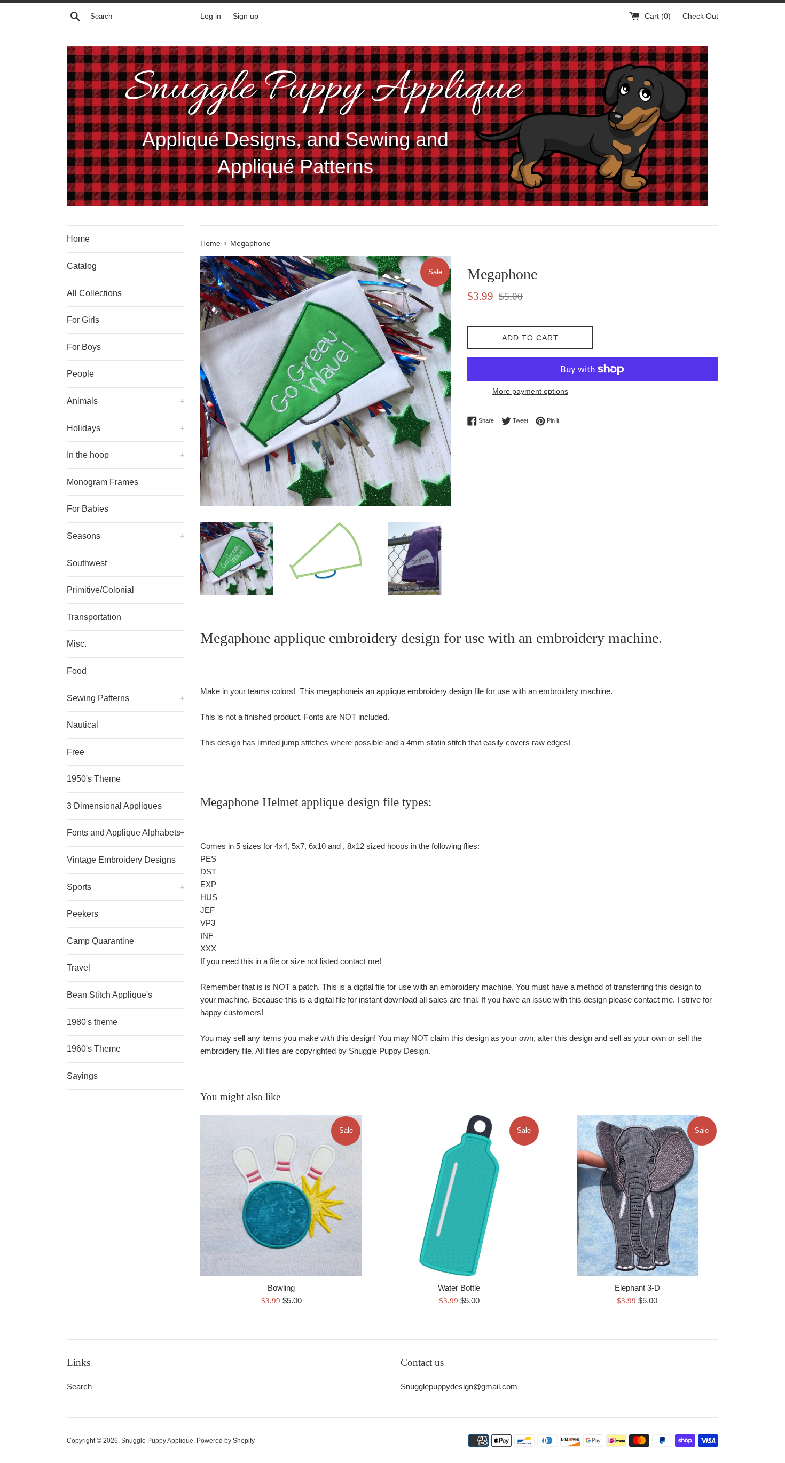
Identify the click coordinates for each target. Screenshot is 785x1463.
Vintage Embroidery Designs (121, 859)
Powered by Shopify (226, 1440)
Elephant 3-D (637, 1287)
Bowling (281, 1287)
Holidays (125, 428)
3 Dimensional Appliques (114, 805)
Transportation (94, 617)
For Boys (84, 347)
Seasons (125, 535)
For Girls (83, 319)
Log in (210, 16)
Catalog (82, 266)
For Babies (87, 508)
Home (78, 238)
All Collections (94, 293)
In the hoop (125, 454)
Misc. (77, 643)
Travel (78, 967)
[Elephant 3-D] (637, 1195)
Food (77, 670)
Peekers (82, 913)
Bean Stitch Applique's (109, 994)
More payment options (530, 391)
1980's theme (92, 1022)
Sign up (245, 16)
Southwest (87, 563)
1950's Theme (94, 778)
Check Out (700, 16)
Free (75, 752)
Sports (125, 887)
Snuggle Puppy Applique (157, 1440)
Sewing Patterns (125, 698)
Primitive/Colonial (100, 589)
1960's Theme (94, 1048)
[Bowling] (281, 1195)
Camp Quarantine (100, 940)
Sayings (82, 1075)
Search (79, 1386)
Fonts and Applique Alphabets (125, 832)
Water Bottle (459, 1287)
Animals (125, 400)
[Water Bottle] (459, 1195)
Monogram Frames (102, 482)
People (80, 373)
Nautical (82, 724)
